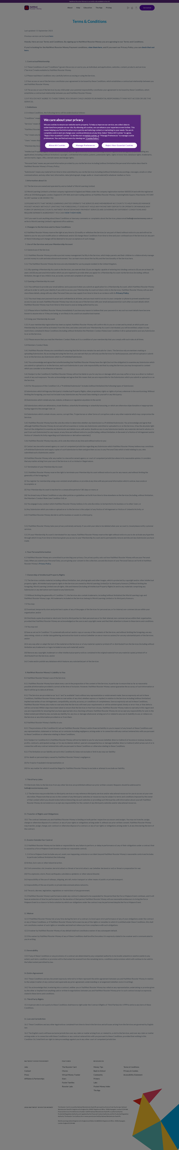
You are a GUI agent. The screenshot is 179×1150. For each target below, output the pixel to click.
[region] (90, 133)
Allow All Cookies (57, 145)
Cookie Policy (92, 138)
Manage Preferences (85, 145)
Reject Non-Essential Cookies (119, 145)
